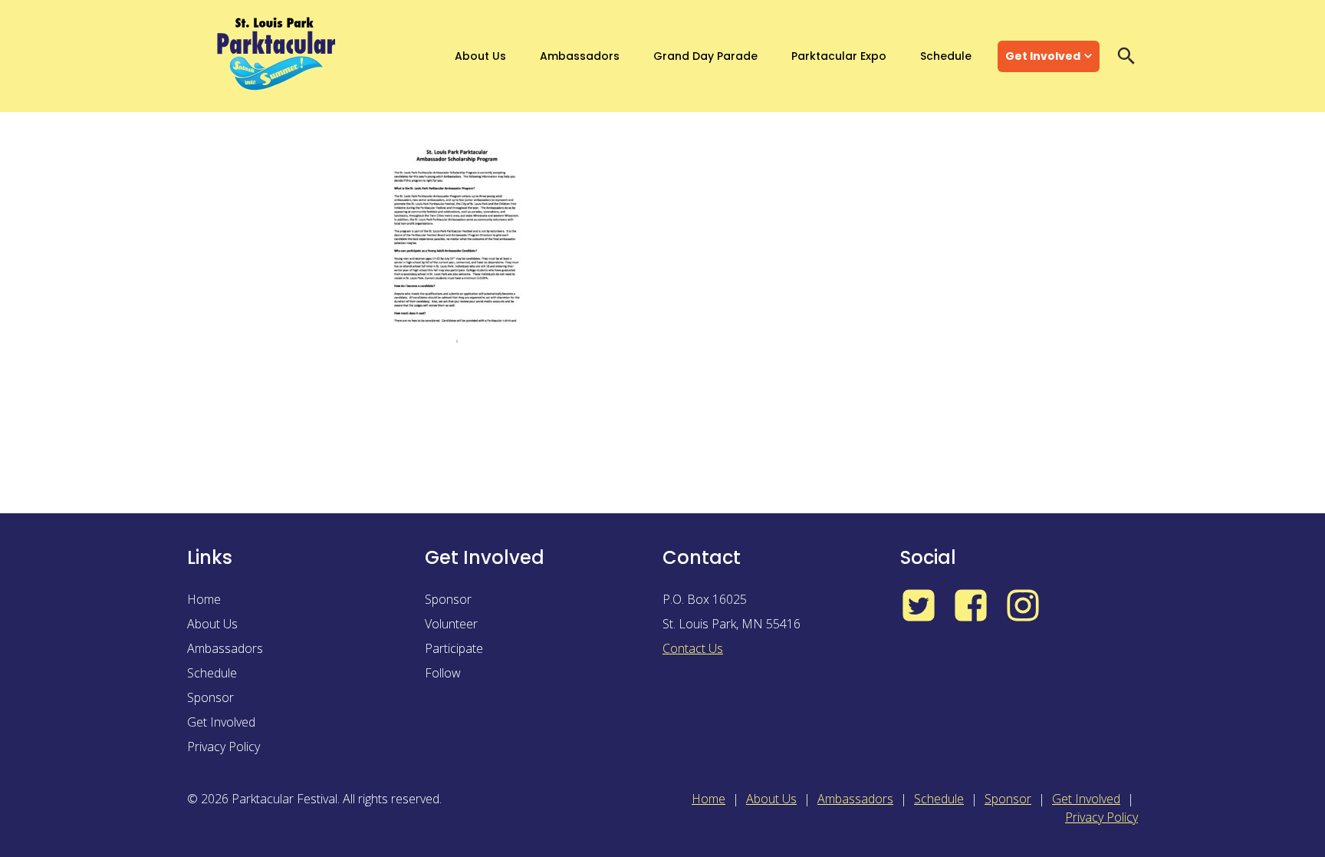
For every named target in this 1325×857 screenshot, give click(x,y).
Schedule (946, 56)
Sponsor (210, 697)
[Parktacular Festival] (277, 56)
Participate (454, 648)
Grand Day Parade (705, 56)
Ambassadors (580, 56)
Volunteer (451, 623)
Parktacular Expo (838, 56)
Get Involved (1042, 56)
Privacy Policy (223, 746)
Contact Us (692, 648)
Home (204, 599)
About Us (480, 56)
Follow (443, 672)
